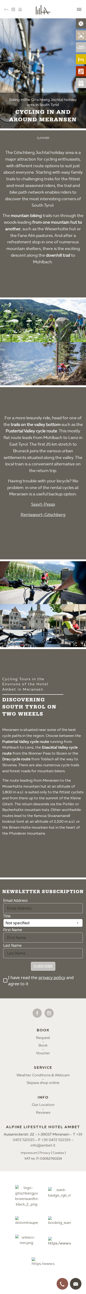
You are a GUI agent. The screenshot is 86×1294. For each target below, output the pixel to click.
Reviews (43, 1112)
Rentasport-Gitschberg (43, 514)
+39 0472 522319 (56, 1140)
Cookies (58, 1153)
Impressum (29, 1153)
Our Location (43, 1104)
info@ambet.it (43, 1145)
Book (43, 1045)
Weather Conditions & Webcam (43, 1075)
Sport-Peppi (43, 504)
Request (43, 1038)
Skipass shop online (43, 1082)
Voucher (43, 1053)
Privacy (44, 1153)
